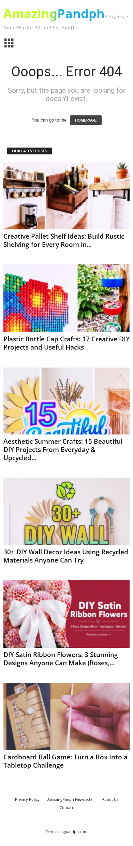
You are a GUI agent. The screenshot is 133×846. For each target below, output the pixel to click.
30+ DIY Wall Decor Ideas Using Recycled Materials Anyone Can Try (65, 556)
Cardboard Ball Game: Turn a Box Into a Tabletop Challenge (65, 761)
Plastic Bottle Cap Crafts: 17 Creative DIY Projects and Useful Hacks (66, 343)
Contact (66, 807)
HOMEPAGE (86, 120)
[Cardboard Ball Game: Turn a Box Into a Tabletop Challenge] (66, 716)
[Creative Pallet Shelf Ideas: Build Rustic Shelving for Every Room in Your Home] (66, 195)
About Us (110, 799)
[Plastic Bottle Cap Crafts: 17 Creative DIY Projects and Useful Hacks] (66, 298)
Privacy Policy (27, 799)
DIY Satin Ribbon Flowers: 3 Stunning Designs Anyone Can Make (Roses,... (60, 658)
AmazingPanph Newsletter (70, 799)
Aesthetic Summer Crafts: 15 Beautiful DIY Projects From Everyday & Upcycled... (62, 449)
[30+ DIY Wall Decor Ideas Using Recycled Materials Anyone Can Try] (66, 511)
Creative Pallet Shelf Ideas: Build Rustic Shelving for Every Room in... (63, 240)
